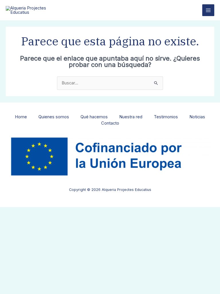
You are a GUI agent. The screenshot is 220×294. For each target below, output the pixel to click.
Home (21, 116)
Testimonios (166, 116)
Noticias (197, 116)
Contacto (110, 123)
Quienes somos (53, 116)
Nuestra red (130, 116)
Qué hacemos (94, 116)
